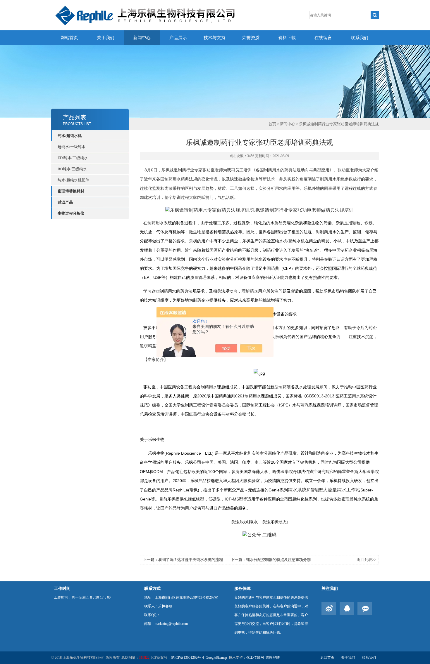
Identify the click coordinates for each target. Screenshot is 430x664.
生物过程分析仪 (71, 213)
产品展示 (178, 37)
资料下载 (287, 37)
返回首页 (327, 658)
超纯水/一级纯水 (71, 147)
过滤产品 (65, 202)
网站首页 (69, 37)
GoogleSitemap (216, 658)
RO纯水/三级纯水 (72, 169)
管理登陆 (273, 658)
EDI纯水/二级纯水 (73, 158)
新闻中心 (142, 37)
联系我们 (359, 37)
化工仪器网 (255, 658)
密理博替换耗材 (71, 191)
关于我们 (105, 37)
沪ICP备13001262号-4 (187, 658)
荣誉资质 (250, 37)
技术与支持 (215, 37)
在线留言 (323, 37)
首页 (272, 124)
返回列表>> (366, 559)
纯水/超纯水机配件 (73, 180)
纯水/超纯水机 (70, 135)
